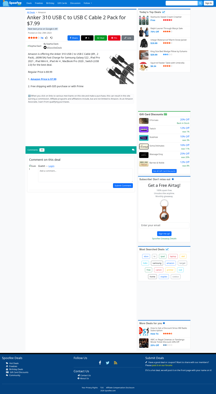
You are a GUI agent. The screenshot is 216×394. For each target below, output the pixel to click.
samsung (157, 263)
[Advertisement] (81, 126)
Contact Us (85, 375)
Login (51, 165)
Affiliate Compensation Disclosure (120, 387)
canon (159, 269)
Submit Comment (123, 185)
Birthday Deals (16, 369)
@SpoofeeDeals (54, 47)
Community (14, 375)
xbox (146, 256)
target (182, 263)
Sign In (208, 3)
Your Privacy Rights (90, 387)
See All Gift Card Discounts (164, 171)
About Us (84, 378)
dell (183, 256)
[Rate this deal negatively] (51, 38)
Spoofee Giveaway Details (164, 238)
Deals (29, 3)
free (148, 269)
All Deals (31, 12)
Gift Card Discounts (151, 114)
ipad (163, 256)
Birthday (50, 3)
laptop (173, 256)
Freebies (39, 3)
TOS (102, 387)
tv (154, 256)
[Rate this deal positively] (46, 38)
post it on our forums (162, 365)
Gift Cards (62, 3)
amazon (170, 263)
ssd (180, 269)
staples (163, 276)
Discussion (75, 3)
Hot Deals (14, 363)
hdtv (145, 263)
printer (170, 269)
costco (175, 276)
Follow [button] (87, 3)
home (152, 276)
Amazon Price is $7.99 (43, 79)
